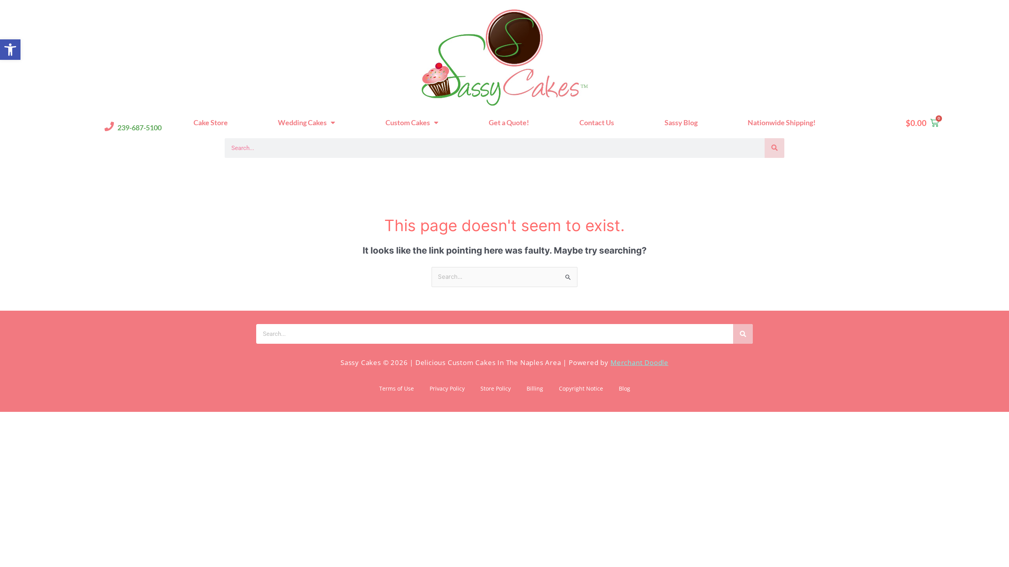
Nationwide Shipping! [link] (781, 122)
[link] (10, 49)
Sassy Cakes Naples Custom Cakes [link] (324, 172)
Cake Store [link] (211, 122)
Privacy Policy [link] (447, 388)
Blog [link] (624, 388)
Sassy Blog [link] (681, 122)
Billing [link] (535, 388)
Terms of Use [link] (396, 388)
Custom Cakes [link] (407, 122)
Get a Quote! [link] (509, 122)
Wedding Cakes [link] (302, 122)
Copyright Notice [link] (581, 388)
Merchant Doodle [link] (639, 362)
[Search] (774, 148)
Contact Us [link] (596, 122)
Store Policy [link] (495, 388)
